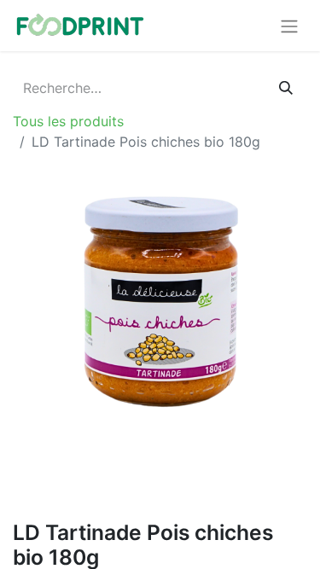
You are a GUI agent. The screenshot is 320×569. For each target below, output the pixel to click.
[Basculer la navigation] (289, 25)
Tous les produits (68, 121)
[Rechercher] (286, 88)
